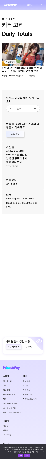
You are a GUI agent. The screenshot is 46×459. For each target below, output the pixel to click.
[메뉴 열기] (41, 5)
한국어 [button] (30, 5)
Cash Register (13, 198)
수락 (20, 455)
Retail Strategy (29, 202)
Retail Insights (13, 202)
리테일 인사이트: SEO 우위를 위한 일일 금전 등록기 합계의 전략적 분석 (22, 69)
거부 (27, 455)
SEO (8, 207)
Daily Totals (28, 198)
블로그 (11, 19)
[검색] (36, 108)
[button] (13, 346)
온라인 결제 (10, 62)
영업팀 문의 (15, 134)
